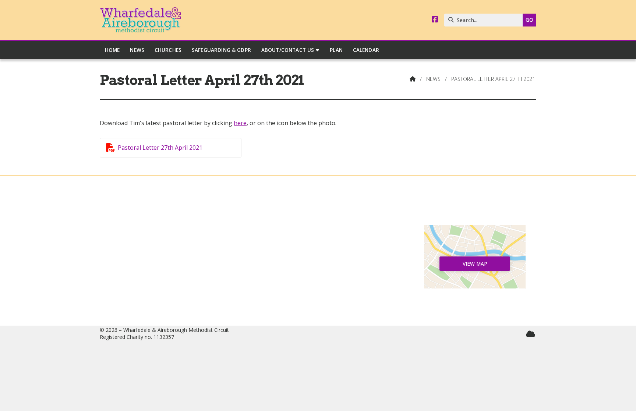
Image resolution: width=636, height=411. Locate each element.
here (240, 123)
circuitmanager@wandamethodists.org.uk (321, 296)
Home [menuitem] (112, 49)
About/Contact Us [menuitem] (287, 49)
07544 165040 (321, 284)
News (433, 78)
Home (161, 231)
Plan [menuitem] (336, 49)
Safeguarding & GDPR (161, 284)
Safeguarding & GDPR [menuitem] (221, 49)
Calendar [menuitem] (366, 49)
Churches (161, 254)
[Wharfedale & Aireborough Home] (140, 20)
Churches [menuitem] (168, 49)
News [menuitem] (137, 49)
